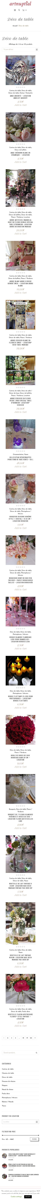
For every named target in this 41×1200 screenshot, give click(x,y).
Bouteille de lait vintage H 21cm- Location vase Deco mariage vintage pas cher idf (20, 886)
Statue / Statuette (26, 93)
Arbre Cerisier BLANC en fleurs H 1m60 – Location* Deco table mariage (20, 342)
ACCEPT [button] (28, 1196)
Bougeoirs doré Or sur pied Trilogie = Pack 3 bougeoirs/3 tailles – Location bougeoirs (20, 580)
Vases (26, 454)
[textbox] (19, 1122)
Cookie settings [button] (16, 1197)
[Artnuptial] (20, 4)
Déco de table (26, 90)
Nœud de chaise (7, 1089)
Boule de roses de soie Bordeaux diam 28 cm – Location (20, 757)
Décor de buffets (20, 150)
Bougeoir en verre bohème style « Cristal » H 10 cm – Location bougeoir (20, 519)
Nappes (4, 1085)
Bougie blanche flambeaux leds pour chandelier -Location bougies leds (20, 639)
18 (23, 1038)
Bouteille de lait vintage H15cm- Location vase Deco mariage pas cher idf (20, 957)
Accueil (15, 26)
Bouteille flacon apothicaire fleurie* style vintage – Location (20, 1016)
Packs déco (26, 1011)
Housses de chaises (8, 1081)
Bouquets (12, 809)
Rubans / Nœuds (7, 1102)
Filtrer (34, 1139)
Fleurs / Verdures (17, 217)
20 (31, 1038)
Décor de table (14, 93)
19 (27, 1038)
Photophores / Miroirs (20, 634)
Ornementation (18, 454)
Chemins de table (8, 1073)
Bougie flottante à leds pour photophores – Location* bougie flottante (20, 698)
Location (27, 217)
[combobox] (20, 1122)
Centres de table (15, 90)
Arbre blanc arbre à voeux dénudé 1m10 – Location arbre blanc (20, 283)
